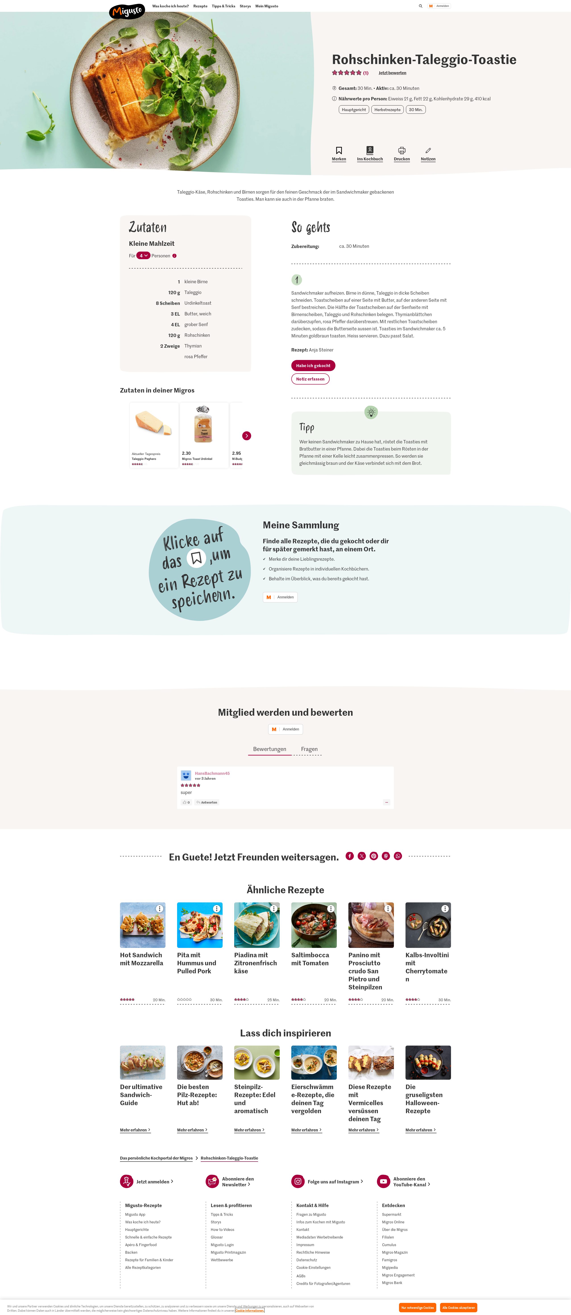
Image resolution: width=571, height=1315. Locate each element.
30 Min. (416, 109)
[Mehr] (386, 802)
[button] (186, 776)
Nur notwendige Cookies (417, 1307)
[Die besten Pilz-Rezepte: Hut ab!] (200, 1089)
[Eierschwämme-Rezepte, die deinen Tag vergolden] (314, 1089)
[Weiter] (246, 435)
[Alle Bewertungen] (347, 72)
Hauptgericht (354, 109)
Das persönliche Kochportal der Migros (156, 1158)
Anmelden (443, 6)
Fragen (309, 749)
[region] (285, 1307)
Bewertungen (269, 749)
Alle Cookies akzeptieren (459, 1307)
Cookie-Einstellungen (313, 1267)
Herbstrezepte (387, 109)
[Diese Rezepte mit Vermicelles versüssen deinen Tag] (371, 1089)
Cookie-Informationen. (250, 1310)
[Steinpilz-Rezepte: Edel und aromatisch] (257, 1089)
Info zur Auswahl (174, 256)
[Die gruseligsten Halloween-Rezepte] (428, 1089)
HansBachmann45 (212, 773)
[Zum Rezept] (143, 953)
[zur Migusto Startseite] (127, 8)
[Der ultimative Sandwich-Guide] (143, 1089)
